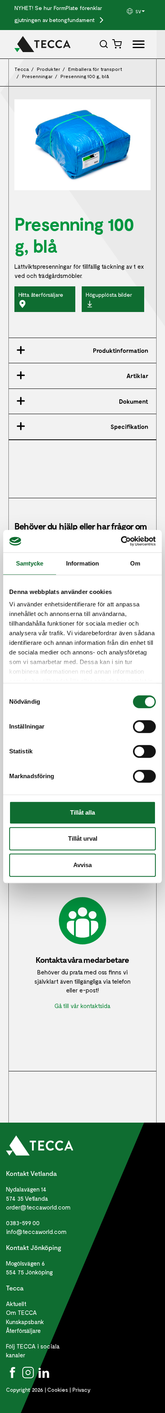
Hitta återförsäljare (40, 294)
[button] (138, 11)
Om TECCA (21, 1312)
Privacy (81, 1389)
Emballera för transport (95, 69)
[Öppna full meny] (136, 45)
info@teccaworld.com (36, 1231)
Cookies (57, 1389)
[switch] (144, 726)
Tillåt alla (82, 812)
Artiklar (137, 375)
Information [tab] (82, 563)
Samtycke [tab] (30, 563)
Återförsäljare (23, 1330)
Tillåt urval (82, 838)
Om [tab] (135, 563)
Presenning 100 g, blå (84, 76)
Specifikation (129, 426)
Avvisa (82, 864)
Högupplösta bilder (109, 294)
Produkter (48, 69)
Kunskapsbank (25, 1321)
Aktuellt (16, 1303)
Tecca (21, 69)
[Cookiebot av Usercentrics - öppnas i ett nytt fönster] (121, 541)
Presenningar (37, 76)
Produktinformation (120, 350)
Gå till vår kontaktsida (82, 1005)
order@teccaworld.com (38, 1207)
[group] (138, 11)
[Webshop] (117, 43)
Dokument (133, 401)
